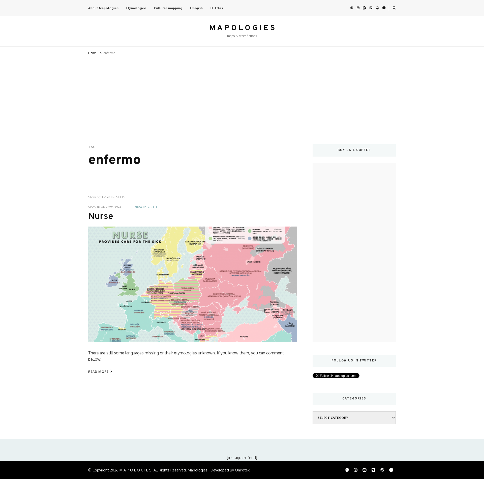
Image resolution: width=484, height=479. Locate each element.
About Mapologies (103, 8)
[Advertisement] (242, 94)
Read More (98, 372)
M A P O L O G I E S (242, 28)
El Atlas (216, 8)
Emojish (196, 8)
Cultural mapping (168, 8)
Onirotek (242, 470)
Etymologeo (136, 8)
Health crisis (146, 206)
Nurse (100, 217)
